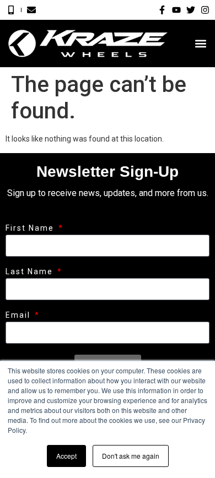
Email (19, 315)
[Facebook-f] (162, 10)
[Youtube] (176, 10)
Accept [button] (66, 455)
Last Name (31, 272)
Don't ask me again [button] (130, 455)
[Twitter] (190, 10)
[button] (200, 44)
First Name (31, 228)
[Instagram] (205, 10)
